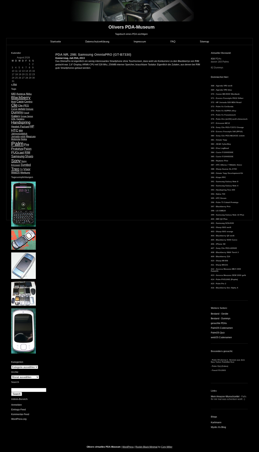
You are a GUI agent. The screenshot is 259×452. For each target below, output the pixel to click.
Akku (29, 93)
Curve (14, 109)
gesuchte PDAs (219, 323)
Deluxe (29, 109)
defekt (21, 108)
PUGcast (17, 152)
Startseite (55, 41)
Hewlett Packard (20, 126)
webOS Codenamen (221, 337)
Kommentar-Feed (20, 414)
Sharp (29, 156)
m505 (22, 136)
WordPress (128, 447)
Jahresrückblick (19, 133)
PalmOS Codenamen (222, 328)
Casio (20, 101)
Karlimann (216, 422)
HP (32, 126)
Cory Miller (166, 447)
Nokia (24, 139)
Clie (14, 105)
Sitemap (204, 41)
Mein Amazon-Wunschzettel (225, 396)
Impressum (140, 41)
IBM (21, 130)
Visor (26, 169)
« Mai (14, 84)
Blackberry (21, 97)
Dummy (17, 112)
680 (13, 93)
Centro (28, 101)
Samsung (17, 156)
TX (21, 169)
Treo (15, 169)
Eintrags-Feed (18, 409)
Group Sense (27, 116)
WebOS (15, 172)
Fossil (26, 113)
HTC (14, 130)
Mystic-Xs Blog (218, 427)
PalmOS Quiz (218, 332)
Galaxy (15, 116)
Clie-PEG (23, 105)
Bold (13, 101)
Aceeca (20, 93)
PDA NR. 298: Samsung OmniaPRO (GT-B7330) (93, 54)
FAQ (172, 41)
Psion (27, 148)
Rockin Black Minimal (146, 447)
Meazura (30, 136)
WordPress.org (19, 419)
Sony (16, 160)
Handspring (20, 122)
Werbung (25, 172)
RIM (27, 152)
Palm (17, 144)
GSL (13, 119)
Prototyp (17, 149)
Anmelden (16, 405)
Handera (20, 119)
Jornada (15, 136)
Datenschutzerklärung (97, 41)
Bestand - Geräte (219, 313)
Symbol (26, 164)
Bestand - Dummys (220, 318)
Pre (26, 144)
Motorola (15, 139)
